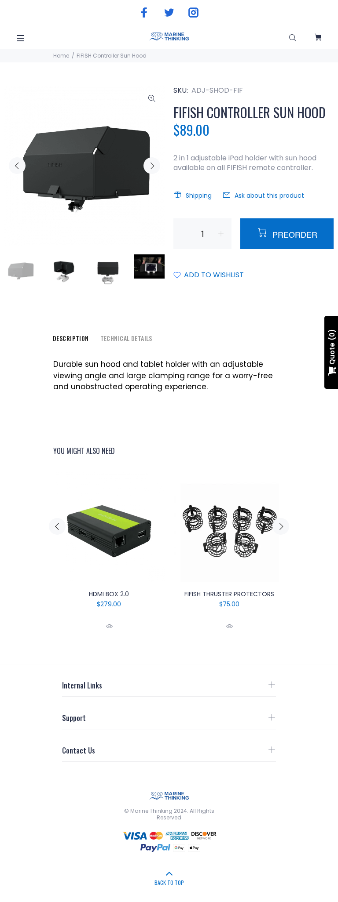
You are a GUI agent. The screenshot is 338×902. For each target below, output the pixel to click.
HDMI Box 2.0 (109, 594)
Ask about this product (269, 195)
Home (61, 55)
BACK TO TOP (169, 882)
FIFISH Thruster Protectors (229, 594)
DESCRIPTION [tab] (71, 338)
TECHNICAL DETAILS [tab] (126, 338)
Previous (17, 165)
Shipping (199, 195)
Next (151, 165)
